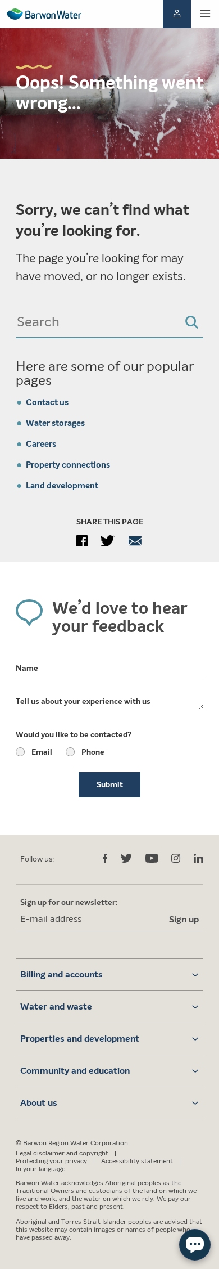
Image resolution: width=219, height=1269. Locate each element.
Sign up (184, 919)
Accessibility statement (137, 1160)
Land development (62, 485)
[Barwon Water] (44, 14)
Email (41, 752)
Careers (41, 444)
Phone (92, 752)
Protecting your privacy (51, 1160)
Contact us (47, 402)
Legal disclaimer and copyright (62, 1153)
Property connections (68, 464)
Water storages (55, 423)
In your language (40, 1168)
